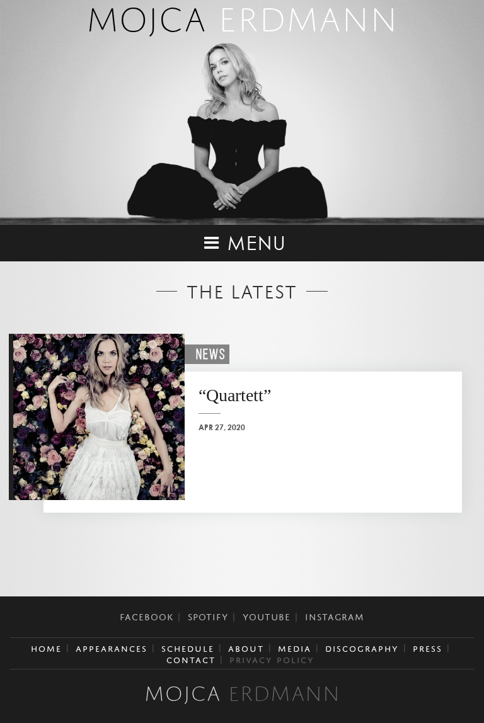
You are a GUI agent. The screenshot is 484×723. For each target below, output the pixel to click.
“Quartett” (235, 395)
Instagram (334, 615)
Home (46, 647)
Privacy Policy (271, 658)
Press (427, 647)
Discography (362, 647)
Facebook (146, 615)
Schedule (187, 647)
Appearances (111, 647)
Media (294, 647)
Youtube (267, 615)
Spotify (208, 615)
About (246, 647)
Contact (191, 658)
